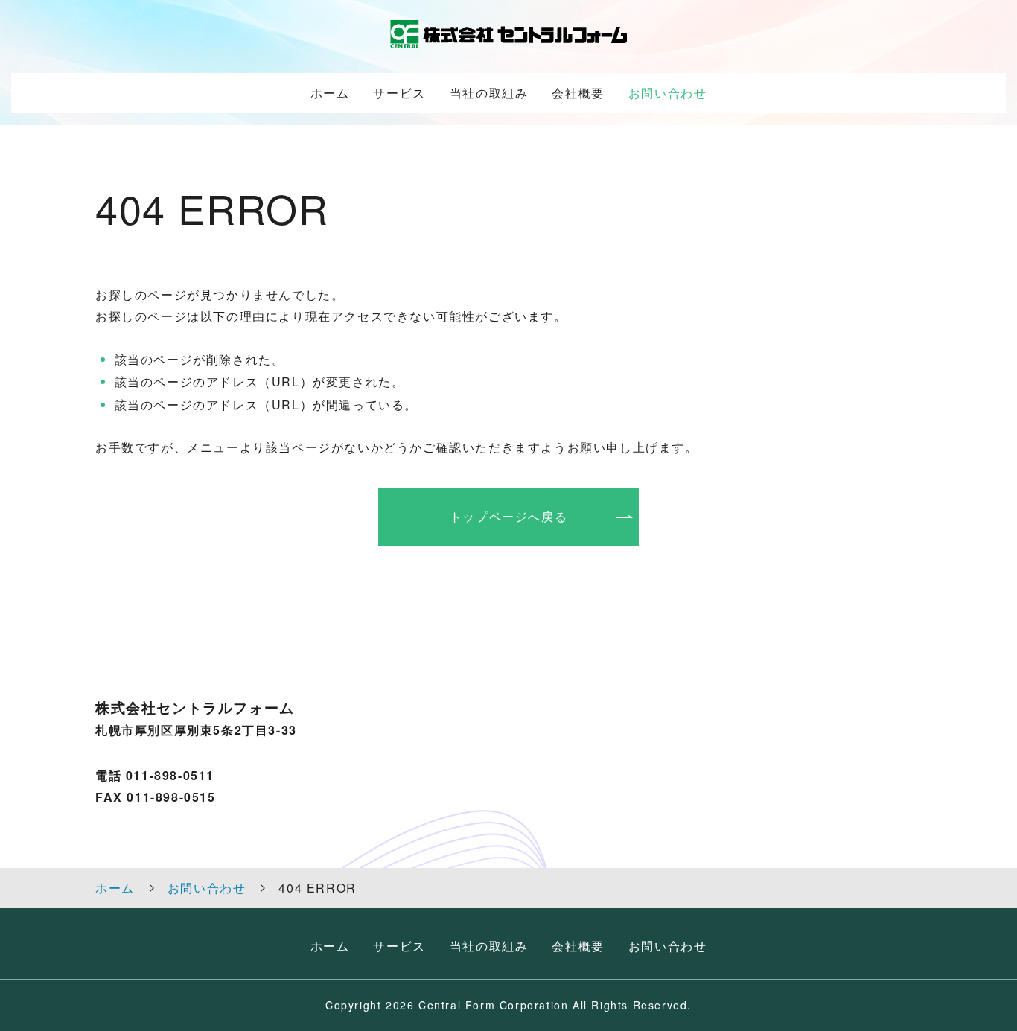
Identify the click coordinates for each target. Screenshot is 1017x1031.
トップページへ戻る (508, 516)
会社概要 (578, 92)
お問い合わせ (667, 92)
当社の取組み (489, 92)
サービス (399, 92)
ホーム (330, 92)
